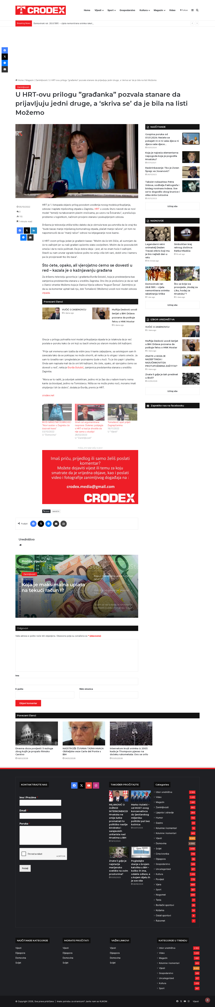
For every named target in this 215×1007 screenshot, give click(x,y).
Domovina (161, 843)
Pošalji (25, 868)
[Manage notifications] (207, 1000)
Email (24, 810)
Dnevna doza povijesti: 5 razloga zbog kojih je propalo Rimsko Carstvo (34, 751)
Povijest (160, 879)
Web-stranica (86, 689)
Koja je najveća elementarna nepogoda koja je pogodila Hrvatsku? (161, 156)
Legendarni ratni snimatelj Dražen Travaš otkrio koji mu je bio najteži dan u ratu (157, 251)
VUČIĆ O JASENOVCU (74, 309)
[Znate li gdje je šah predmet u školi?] (191, 379)
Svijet (158, 848)
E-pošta (19, 689)
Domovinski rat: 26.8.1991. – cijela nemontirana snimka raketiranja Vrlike (69, 23)
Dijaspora (161, 859)
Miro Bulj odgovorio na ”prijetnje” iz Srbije (49, 587)
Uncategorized (163, 869)
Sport (110, 10)
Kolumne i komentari (166, 828)
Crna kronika (162, 853)
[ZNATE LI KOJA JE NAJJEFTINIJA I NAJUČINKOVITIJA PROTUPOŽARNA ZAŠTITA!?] (191, 360)
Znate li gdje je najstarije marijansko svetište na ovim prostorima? (118, 867)
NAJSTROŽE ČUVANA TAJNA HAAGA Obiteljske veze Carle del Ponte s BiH (83, 751)
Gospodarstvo (127, 10)
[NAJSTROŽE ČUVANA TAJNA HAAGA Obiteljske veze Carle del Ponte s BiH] (84, 733)
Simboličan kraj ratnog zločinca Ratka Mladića (183, 247)
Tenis (158, 900)
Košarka (160, 910)
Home (87, 10)
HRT (97, 208)
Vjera (158, 884)
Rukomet (160, 920)
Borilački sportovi (165, 905)
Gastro (159, 823)
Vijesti (98, 10)
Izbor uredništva (164, 792)
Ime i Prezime (29, 797)
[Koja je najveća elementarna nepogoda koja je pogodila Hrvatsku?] (191, 157)
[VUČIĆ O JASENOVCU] (51, 313)
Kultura (144, 10)
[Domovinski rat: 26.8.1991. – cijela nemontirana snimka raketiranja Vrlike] (158, 273)
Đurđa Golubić (76, 367)
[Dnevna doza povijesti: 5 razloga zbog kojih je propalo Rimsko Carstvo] (36, 733)
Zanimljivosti (41, 80)
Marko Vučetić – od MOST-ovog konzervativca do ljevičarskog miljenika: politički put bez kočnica (140, 814)
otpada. (46, 292)
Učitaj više (172, 206)
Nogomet (161, 894)
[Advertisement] (107, 50)
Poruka (25, 823)
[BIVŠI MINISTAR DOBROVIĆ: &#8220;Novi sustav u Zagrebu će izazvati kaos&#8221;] (57, 412)
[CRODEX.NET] (40, 10)
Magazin (158, 10)
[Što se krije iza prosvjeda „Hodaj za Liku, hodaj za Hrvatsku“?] (187, 273)
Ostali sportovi (163, 915)
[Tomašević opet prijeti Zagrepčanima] (122, 412)
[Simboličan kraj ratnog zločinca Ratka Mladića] (187, 234)
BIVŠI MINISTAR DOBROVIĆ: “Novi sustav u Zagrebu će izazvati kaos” (56, 425)
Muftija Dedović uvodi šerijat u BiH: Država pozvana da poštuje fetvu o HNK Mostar (161, 344)
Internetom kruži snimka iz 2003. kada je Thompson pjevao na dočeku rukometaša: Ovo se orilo (129, 751)
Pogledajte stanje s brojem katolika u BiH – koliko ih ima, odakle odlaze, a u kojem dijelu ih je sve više (140, 870)
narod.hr (55, 511)
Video (172, 10)
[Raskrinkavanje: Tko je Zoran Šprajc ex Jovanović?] (191, 172)
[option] (76, 586)
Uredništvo (27, 539)
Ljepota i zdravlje (165, 812)
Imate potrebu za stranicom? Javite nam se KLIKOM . (82, 1001)
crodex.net (48, 395)
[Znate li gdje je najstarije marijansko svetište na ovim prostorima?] (119, 852)
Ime (17, 675)
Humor (159, 817)
